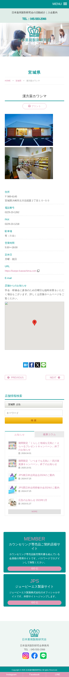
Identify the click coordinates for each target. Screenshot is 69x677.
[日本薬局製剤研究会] (34, 34)
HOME (8, 81)
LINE (57, 674)
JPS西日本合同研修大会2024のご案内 (38, 487)
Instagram (11, 674)
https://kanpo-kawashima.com (20, 270)
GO (33, 568)
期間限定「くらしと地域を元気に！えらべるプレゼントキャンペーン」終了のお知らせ (38, 446)
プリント (36, 106)
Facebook (34, 674)
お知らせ (19, 434)
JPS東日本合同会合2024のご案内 (36, 475)
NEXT (53, 377)
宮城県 (18, 81)
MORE (34, 511)
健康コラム (49, 434)
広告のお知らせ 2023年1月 (32, 500)
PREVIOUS (17, 377)
